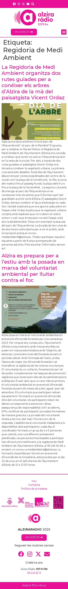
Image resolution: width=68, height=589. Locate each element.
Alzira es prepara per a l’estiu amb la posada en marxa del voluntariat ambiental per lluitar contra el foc (33, 267)
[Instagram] (19, 4)
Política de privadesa (34, 488)
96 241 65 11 (34, 572)
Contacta (34, 484)
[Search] (33, 4)
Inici (34, 481)
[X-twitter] (23, 4)
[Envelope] (28, 4)
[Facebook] (14, 4)
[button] (63, 32)
